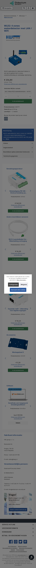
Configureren (13, 284)
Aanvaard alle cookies (18, 290)
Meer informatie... (21, 280)
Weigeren (24, 284)
